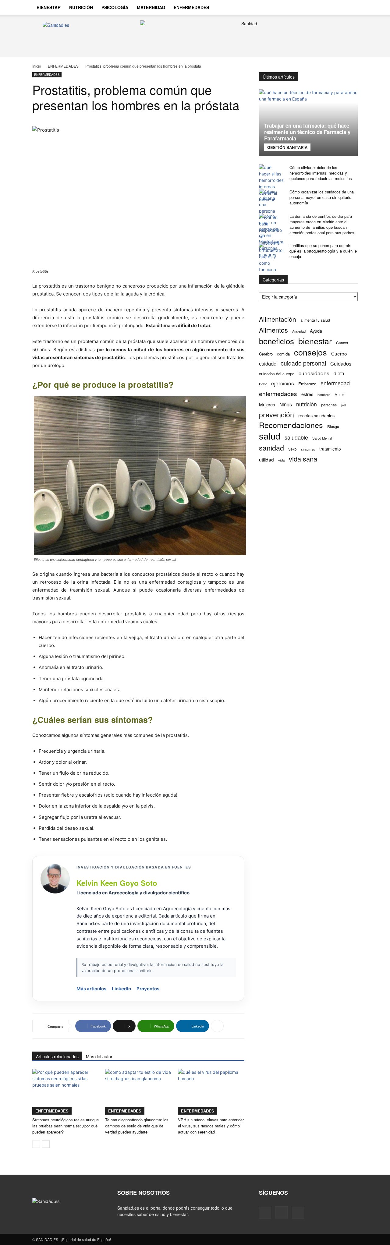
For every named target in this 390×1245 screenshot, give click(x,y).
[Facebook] (316, 7)
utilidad (266, 459)
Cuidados (340, 363)
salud (269, 436)
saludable (296, 437)
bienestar (315, 341)
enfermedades (278, 393)
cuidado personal (303, 363)
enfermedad (335, 383)
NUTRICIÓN (81, 7)
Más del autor (99, 1056)
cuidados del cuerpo (276, 374)
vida (281, 460)
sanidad (271, 447)
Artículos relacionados (57, 1056)
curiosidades (314, 373)
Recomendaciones (291, 425)
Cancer (342, 342)
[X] (337, 7)
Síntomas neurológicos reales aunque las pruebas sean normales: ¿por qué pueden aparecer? (65, 1126)
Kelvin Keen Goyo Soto (116, 883)
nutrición (306, 404)
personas (329, 404)
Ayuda (316, 330)
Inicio (36, 66)
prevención (276, 414)
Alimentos (273, 330)
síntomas (308, 449)
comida (283, 354)
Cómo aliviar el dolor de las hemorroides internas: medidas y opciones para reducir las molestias (320, 172)
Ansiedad (299, 331)
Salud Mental (322, 438)
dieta (339, 373)
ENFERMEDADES (191, 7)
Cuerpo (339, 353)
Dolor (263, 383)
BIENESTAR (49, 7)
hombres (323, 394)
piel (343, 405)
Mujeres (267, 404)
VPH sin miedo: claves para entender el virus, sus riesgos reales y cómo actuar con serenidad (211, 1126)
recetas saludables (316, 415)
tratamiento (330, 449)
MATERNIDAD (151, 7)
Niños (285, 404)
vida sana (303, 458)
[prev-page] (36, 1144)
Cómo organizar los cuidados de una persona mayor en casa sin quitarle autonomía (321, 197)
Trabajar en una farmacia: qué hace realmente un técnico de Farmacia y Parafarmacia (307, 132)
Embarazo (307, 384)
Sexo (292, 449)
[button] (350, 8)
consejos (310, 352)
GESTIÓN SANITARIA (287, 147)
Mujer (339, 394)
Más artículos (91, 989)
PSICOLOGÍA (114, 7)
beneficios (276, 341)
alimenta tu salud (315, 320)
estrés (307, 394)
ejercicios (282, 383)
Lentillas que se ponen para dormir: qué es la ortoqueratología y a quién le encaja (323, 250)
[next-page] (46, 1144)
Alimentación (277, 319)
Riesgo (333, 426)
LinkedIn (121, 989)
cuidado (267, 363)
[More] (217, 1026)
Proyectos (147, 989)
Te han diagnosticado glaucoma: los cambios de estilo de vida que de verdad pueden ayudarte (136, 1126)
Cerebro (266, 354)
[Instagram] (326, 7)
